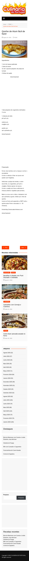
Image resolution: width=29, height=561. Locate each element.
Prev (6, 247)
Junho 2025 (6, 403)
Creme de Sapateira (8, 454)
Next (22, 247)
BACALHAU (7, 272)
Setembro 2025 (7, 392)
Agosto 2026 (6, 352)
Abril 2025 (6, 411)
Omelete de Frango (8, 443)
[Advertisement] (14, 92)
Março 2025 (6, 414)
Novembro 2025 (7, 385)
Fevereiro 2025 (7, 418)
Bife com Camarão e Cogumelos (12, 446)
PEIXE (15, 37)
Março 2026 (6, 371)
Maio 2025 (6, 407)
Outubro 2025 (7, 389)
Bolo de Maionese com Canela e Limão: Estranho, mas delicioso (14, 438)
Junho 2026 (6, 360)
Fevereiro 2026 (7, 374)
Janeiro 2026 (7, 378)
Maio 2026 (6, 363)
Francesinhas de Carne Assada (12, 450)
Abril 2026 (6, 367)
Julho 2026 (6, 356)
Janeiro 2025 (7, 422)
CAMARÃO (6, 301)
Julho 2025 (6, 400)
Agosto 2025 (6, 396)
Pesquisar (6, 494)
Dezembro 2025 (7, 381)
